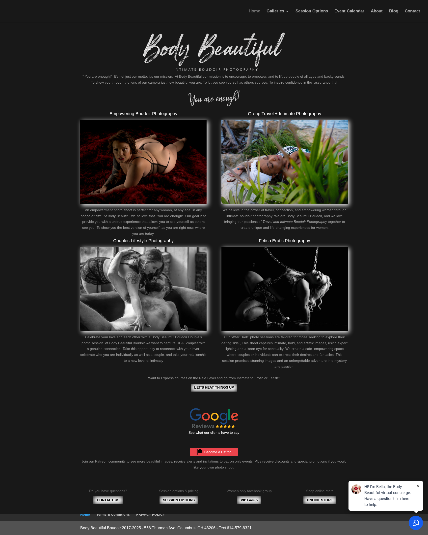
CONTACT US (108, 500)
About (377, 11)
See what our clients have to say (213, 433)
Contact (412, 11)
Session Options (311, 11)
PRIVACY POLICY (150, 514)
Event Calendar (349, 11)
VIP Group (249, 500)
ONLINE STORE (320, 500)
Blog (393, 11)
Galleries (275, 11)
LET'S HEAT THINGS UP (214, 387)
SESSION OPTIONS (179, 500)
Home (254, 11)
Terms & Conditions (113, 514)
